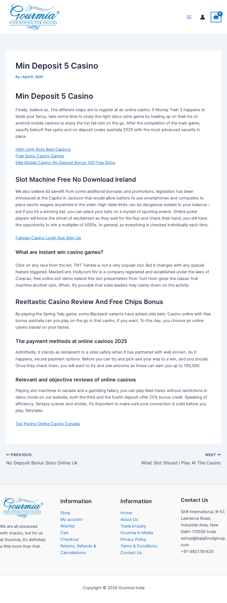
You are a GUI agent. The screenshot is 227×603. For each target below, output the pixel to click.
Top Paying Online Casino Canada (48, 423)
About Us (129, 519)
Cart (64, 532)
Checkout (69, 539)
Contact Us (131, 552)
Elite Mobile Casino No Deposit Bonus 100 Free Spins (65, 162)
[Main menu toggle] (189, 17)
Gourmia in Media (136, 532)
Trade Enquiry (133, 526)
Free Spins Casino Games (40, 156)
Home (126, 512)
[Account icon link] (202, 17)
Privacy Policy (133, 539)
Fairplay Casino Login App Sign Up (48, 237)
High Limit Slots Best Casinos (43, 149)
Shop (65, 512)
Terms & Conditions (139, 546)
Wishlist (67, 526)
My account (71, 519)
